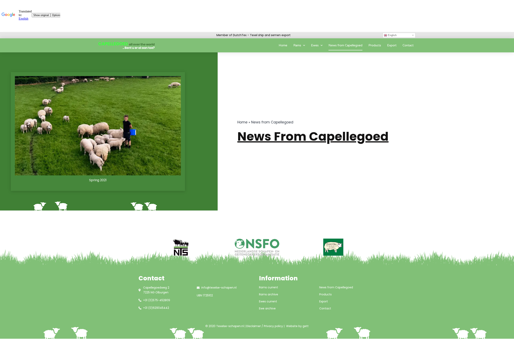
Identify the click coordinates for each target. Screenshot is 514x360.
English (392, 35)
